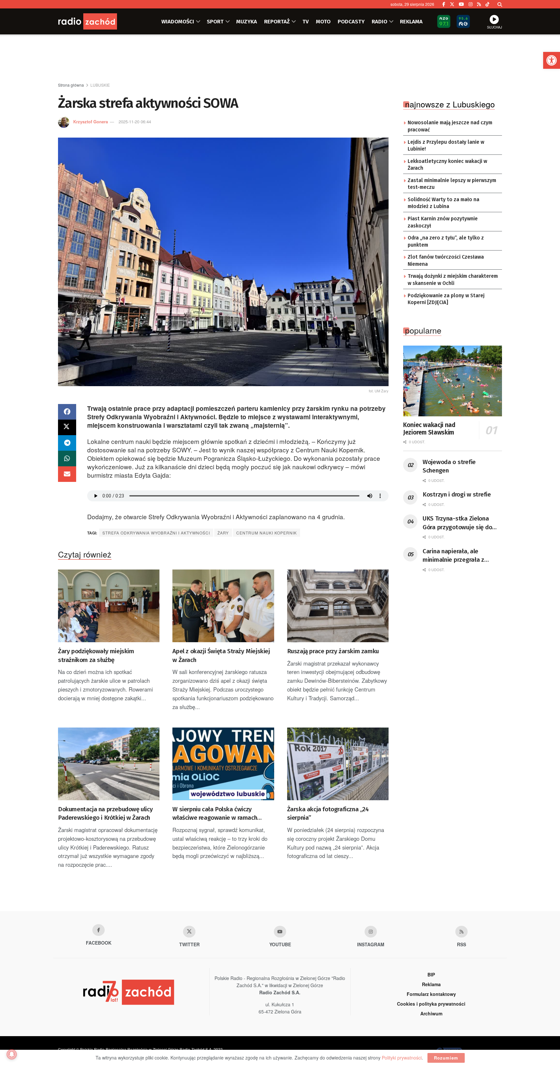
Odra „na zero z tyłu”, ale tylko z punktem (446, 241)
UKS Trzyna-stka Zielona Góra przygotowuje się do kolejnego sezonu (457, 523)
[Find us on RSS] (479, 4)
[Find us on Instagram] (470, 4)
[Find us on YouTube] (461, 4)
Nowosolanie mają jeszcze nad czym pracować (450, 126)
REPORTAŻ (277, 21)
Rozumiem (446, 1058)
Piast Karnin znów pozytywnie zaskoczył (443, 222)
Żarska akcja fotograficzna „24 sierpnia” (328, 813)
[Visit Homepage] (97, 21)
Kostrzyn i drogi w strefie (457, 494)
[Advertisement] (280, 58)
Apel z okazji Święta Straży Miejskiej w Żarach (221, 655)
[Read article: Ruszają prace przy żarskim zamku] (338, 606)
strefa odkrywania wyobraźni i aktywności (156, 532)
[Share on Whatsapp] (67, 458)
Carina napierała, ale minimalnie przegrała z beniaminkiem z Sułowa (454, 555)
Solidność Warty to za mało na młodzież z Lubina (443, 203)
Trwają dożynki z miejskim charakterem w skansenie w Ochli (453, 279)
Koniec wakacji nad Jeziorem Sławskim (429, 428)
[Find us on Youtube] (280, 931)
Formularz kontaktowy (431, 994)
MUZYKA (246, 21)
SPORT (215, 21)
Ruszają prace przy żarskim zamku (333, 651)
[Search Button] (499, 4)
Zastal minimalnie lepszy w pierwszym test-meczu (452, 184)
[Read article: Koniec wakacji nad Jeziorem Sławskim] (452, 381)
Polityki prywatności (402, 1057)
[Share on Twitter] (67, 427)
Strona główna (71, 85)
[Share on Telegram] (67, 443)
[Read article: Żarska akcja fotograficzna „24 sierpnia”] (338, 764)
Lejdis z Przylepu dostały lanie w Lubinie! (446, 145)
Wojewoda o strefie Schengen (449, 466)
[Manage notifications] (11, 1054)
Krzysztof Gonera (90, 121)
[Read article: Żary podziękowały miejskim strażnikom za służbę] (108, 606)
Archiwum (431, 1013)
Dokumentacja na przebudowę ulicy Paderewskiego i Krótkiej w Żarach (105, 813)
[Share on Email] (67, 474)
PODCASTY (351, 21)
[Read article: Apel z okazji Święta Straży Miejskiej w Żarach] (223, 606)
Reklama (431, 984)
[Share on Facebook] (67, 412)
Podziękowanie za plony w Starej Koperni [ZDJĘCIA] (446, 299)
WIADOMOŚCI (177, 21)
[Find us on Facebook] (443, 4)
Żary (223, 532)
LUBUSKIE (100, 85)
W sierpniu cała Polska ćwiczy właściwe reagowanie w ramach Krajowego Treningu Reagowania (216, 813)
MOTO (323, 21)
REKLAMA (411, 21)
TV (305, 21)
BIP (431, 974)
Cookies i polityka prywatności (431, 1003)
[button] (551, 60)
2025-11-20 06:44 (135, 121)
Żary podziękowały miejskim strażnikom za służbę (96, 655)
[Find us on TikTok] (487, 4)
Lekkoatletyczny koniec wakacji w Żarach (447, 164)
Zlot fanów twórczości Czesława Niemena (446, 260)
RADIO (379, 21)
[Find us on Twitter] (452, 4)
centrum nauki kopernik (266, 532)
